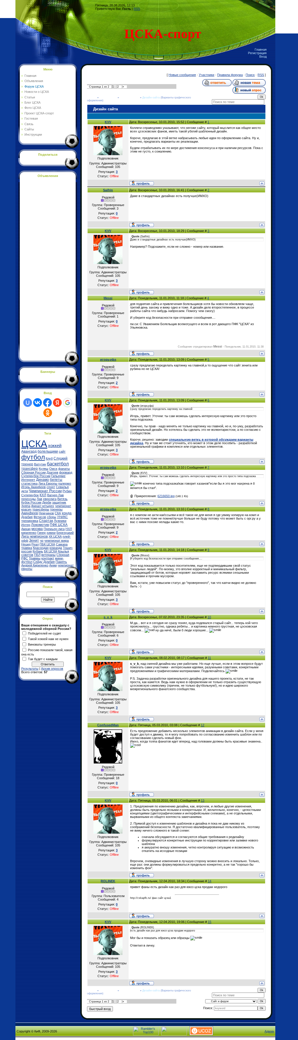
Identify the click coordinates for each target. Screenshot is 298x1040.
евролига (49, 499)
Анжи (53, 565)
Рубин (67, 491)
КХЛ (43, 495)
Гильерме (58, 476)
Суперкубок (30, 495)
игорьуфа (108, 359)
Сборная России (33, 472)
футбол (33, 457)
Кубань (38, 551)
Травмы (34, 558)
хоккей (54, 445)
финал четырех (42, 506)
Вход (263, 56)
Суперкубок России (35, 476)
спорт (51, 487)
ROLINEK (108, 881)
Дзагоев (52, 472)
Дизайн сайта (151, 97)
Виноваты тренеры (42, 644)
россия (26, 551)
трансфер (29, 469)
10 (209, 617)
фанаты (64, 468)
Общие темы (108, 97)
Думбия (27, 517)
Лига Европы (47, 483)
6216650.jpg (166, 496)
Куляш (43, 468)
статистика (29, 483)
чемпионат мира (56, 540)
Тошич (67, 548)
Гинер (41, 532)
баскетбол (58, 463)
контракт (47, 558)
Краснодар (41, 548)
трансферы (40, 509)
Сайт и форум (129, 97)
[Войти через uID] (27, 402)
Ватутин (40, 464)
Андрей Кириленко (34, 565)
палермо (64, 483)
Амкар (26, 529)
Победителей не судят (44, 633)
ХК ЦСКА (55, 536)
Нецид (26, 544)
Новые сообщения (182, 75)
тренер (27, 464)
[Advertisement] (44, 268)
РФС (24, 558)
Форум (91, 97)
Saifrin (108, 190)
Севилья (62, 487)
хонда (67, 513)
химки (51, 532)
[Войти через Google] (67, 402)
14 (209, 881)
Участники (206, 75)
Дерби (46, 502)
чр (41, 540)
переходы (28, 499)
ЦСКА (34, 443)
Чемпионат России (45, 491)
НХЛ (68, 529)
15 (209, 922)
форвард (65, 472)
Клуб (49, 458)
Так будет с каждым (43, 658)
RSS (137, 8)
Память (61, 562)
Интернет (28, 479)
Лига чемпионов (34, 536)
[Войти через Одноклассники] (47, 412)
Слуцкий (61, 458)
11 (209, 658)
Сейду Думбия (44, 562)
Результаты (29, 668)
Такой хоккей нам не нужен (48, 638)
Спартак (46, 521)
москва (37, 529)
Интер (25, 525)
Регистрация (257, 53)
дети (24, 491)
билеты (56, 480)
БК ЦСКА (50, 551)
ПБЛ (37, 555)
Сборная (62, 555)
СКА (58, 513)
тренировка (29, 520)
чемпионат (63, 506)
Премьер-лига (54, 529)
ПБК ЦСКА (47, 544)
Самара (62, 544)
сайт (62, 451)
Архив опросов (52, 668)
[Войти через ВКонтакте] (37, 402)
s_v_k (108, 617)
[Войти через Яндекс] (57, 402)
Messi (108, 298)
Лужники (60, 520)
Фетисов (39, 517)
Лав (39, 499)
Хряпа (25, 506)
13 (202, 800)
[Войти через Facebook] (47, 402)
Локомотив (40, 525)
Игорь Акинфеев (33, 487)
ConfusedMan (108, 725)
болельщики (48, 451)
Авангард (29, 451)
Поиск (250, 75)
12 (202, 725)
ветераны (48, 555)
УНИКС (62, 517)
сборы (51, 517)
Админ (269, 1031)
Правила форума (230, 75)
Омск (53, 468)
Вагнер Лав (55, 495)
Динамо (42, 480)
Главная (261, 49)
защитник (59, 502)
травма (26, 548)
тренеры (56, 509)
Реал (35, 544)
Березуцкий (65, 532)
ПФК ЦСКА (59, 525)
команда (55, 548)
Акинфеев (29, 513)
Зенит (34, 540)
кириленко (28, 532)
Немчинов (46, 513)
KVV (108, 122)
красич (26, 509)
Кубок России (31, 502)
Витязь (62, 499)
